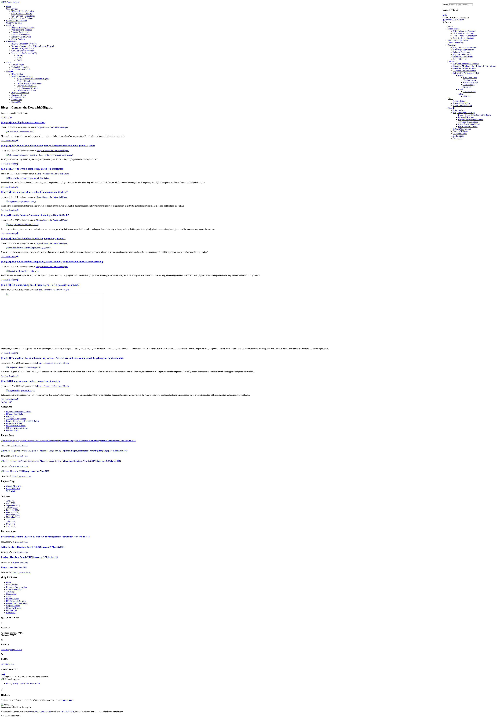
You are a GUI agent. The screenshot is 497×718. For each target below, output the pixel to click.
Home (450, 26)
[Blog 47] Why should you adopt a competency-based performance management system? (48, 145)
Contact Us (457, 138)
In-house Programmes (462, 52)
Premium (10, 416)
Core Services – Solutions (463, 38)
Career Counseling (455, 43)
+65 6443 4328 (7, 664)
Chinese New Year (13, 486)
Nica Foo (467, 96)
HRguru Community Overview (466, 64)
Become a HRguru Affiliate (464, 68)
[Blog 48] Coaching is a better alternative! (23, 122)
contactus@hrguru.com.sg (11, 650)
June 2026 (10, 501)
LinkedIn (448, 20)
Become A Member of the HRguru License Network (474, 66)
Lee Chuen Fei (469, 92)
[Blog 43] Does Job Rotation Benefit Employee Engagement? (33, 238)
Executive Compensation (458, 40)
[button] (248, 706)
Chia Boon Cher (470, 78)
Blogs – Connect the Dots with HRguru (474, 115)
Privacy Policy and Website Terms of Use (23, 683)
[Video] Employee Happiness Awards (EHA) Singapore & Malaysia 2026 (96, 451)
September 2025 (13, 505)
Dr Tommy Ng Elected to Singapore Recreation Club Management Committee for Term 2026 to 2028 (91, 441)
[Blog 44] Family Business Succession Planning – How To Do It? (35, 215)
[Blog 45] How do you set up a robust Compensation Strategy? (34, 192)
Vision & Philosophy (461, 103)
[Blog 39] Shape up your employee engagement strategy (30, 381)
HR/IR (461, 75)
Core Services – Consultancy (465, 36)
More (450, 108)
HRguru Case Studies (462, 129)
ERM (460, 89)
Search (445, 4)
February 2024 (12, 512)
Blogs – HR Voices (466, 117)
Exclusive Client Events (463, 57)
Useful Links (458, 136)
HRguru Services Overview (464, 31)
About (450, 99)
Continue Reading (8, 140)
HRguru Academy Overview (465, 47)
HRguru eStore (459, 110)
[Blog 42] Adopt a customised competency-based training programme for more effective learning (52, 261)
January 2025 (11, 508)
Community (453, 61)
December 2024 (12, 510)
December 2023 (12, 515)
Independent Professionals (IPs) (466, 73)
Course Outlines (459, 59)
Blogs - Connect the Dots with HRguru (53, 127)
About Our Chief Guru (462, 105)
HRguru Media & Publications (470, 119)
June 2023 (10, 522)
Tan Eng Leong (469, 80)
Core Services (453, 29)
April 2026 (10, 503)
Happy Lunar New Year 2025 (36, 471)
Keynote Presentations (462, 54)
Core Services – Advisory (463, 33)
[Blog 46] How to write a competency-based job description (32, 168)
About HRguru (459, 101)
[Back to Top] (2, 688)
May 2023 (10, 524)
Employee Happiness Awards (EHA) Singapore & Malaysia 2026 (92, 461)
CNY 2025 (10, 491)
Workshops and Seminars (463, 50)
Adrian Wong (468, 85)
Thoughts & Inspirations (468, 122)
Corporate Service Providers (464, 71)
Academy (452, 45)
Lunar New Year (13, 488)
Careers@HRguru (460, 131)
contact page (67, 700)
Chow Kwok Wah (470, 82)
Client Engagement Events (469, 124)
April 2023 (10, 526)
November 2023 (13, 517)
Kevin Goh (468, 87)
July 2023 (10, 519)
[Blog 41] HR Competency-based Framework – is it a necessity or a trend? (40, 284)
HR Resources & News (467, 126)
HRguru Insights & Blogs (16, 603)
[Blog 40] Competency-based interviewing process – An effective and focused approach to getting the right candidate (62, 358)
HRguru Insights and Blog (464, 112)
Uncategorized (12, 430)
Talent (460, 94)
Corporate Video (460, 133)
